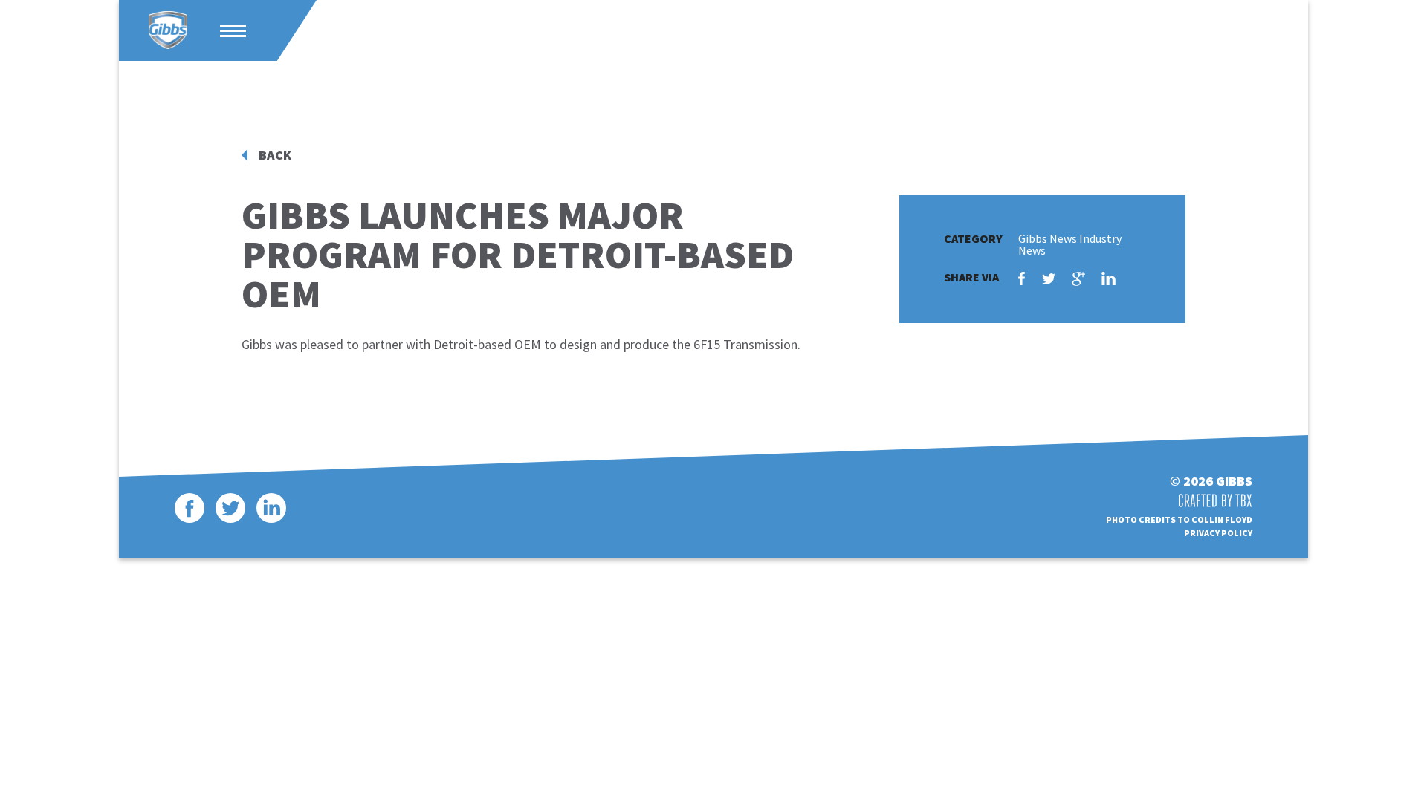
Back (275, 155)
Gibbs (168, 30)
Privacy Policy (1218, 532)
